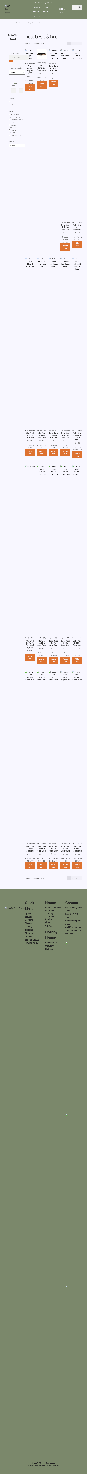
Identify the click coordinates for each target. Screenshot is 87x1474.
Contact (45, 12)
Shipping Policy (32, 939)
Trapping (29, 930)
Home (9, 23)
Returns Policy (31, 943)
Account (36, 12)
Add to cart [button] (30, 88)
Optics (23, 23)
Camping (29, 920)
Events (45, 7)
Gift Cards (36, 16)
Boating (28, 916)
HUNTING (16, 23)
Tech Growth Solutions (50, 1466)
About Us (29, 933)
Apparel (28, 913)
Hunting (28, 926)
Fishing (28, 923)
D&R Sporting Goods (43, 3)
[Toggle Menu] (3, 2)
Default (12, 145)
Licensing (36, 7)
